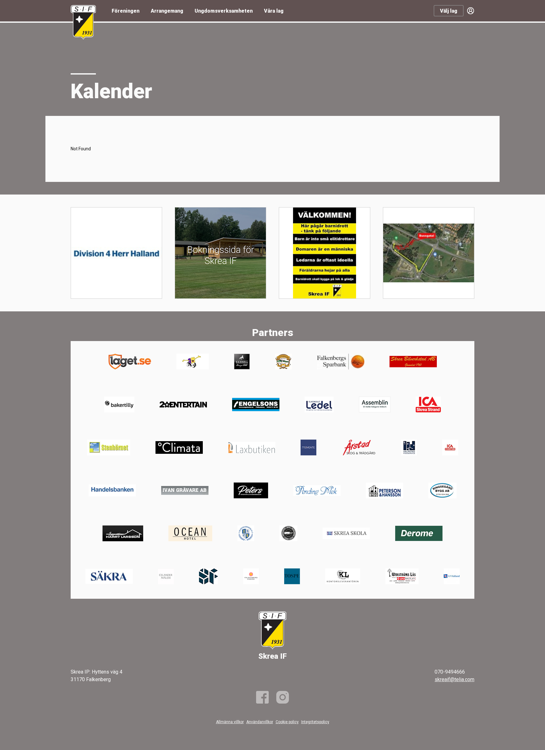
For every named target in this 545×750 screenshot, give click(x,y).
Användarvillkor (259, 722)
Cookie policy (287, 722)
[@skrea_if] (282, 697)
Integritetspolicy (315, 722)
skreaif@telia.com (454, 679)
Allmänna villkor (230, 722)
